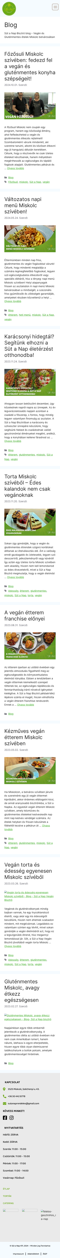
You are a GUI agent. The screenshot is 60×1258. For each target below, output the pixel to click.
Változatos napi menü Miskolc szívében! (22, 205)
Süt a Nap (35, 181)
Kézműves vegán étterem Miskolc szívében (24, 737)
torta (30, 595)
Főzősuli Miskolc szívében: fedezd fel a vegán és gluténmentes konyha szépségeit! (29, 66)
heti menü (25, 314)
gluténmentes (27, 454)
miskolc (23, 181)
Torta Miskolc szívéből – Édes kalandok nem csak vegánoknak (27, 485)
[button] (55, 7)
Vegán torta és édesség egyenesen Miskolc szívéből (28, 871)
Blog (10, 177)
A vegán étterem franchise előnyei (24, 615)
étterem (12, 314)
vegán (46, 181)
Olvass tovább (15, 168)
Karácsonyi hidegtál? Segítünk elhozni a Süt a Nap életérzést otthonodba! (29, 345)
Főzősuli (13, 181)
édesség (13, 590)
